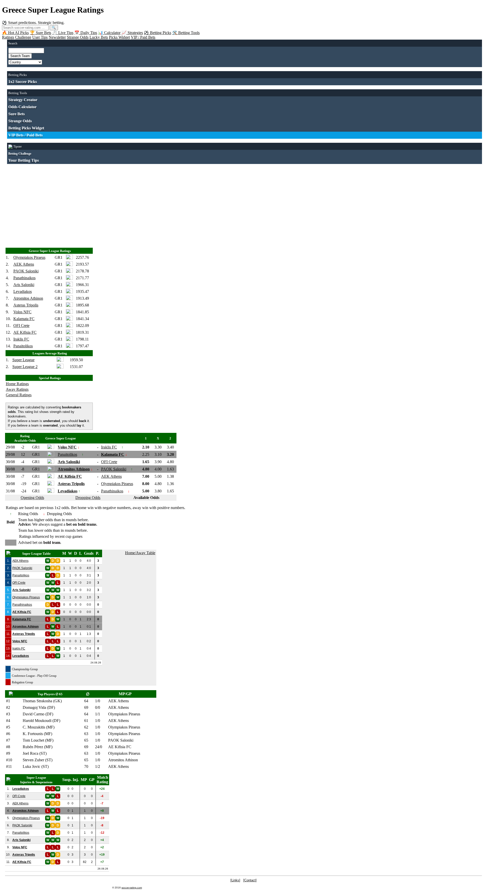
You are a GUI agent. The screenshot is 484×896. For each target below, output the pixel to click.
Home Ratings (17, 384)
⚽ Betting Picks (157, 33)
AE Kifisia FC (25, 332)
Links (235, 880)
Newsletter (57, 37)
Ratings (8, 37)
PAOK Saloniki (26, 271)
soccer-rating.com (132, 887)
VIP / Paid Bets (143, 37)
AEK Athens (23, 264)
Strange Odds (77, 37)
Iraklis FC (21, 339)
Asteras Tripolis (25, 305)
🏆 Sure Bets (40, 33)
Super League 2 (25, 367)
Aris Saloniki (23, 285)
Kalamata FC (24, 319)
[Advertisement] (158, 203)
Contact (250, 880)
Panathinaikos (24, 278)
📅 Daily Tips (85, 33)
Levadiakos (22, 291)
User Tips (40, 37)
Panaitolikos (23, 346)
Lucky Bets (98, 37)
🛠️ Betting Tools (186, 33)
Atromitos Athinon (28, 298)
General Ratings (19, 395)
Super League (23, 360)
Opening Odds (32, 497)
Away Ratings (17, 389)
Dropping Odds (87, 497)
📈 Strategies (132, 33)
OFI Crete (21, 325)
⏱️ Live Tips (62, 33)
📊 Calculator (109, 33)
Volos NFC (22, 312)
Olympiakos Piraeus (29, 257)
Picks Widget (119, 37)
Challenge (23, 37)
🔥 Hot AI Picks (15, 33)
